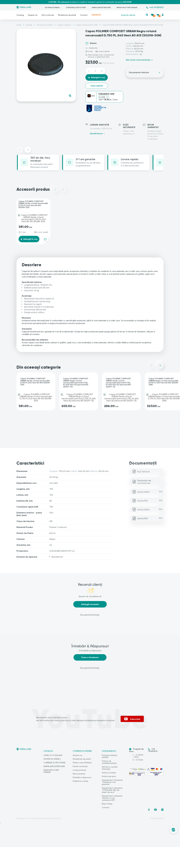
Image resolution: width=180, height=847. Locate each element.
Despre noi (32, 15)
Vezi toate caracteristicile (138, 60)
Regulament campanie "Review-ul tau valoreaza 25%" (112, 798)
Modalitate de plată (67, 15)
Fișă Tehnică (143, 471)
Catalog (20, 15)
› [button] (27, 149)
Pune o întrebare (90, 657)
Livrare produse (79, 770)
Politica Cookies (109, 773)
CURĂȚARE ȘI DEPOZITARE (76, 7)
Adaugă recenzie (90, 604)
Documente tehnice (139, 72)
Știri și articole (48, 15)
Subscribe (135, 719)
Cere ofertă (97, 85)
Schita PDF (149, 501)
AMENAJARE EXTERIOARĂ (101, 7)
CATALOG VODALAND (52, 755)
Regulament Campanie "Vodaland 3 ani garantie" (112, 782)
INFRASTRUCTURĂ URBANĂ (126, 7)
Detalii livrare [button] (96, 133)
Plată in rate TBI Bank (82, 763)
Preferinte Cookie (80, 781)
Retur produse (79, 774)
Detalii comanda (80, 766)
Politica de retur (109, 776)
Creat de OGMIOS (157, 818)
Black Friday (107, 804)
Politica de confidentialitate (109, 762)
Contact (84, 15)
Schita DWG (149, 492)
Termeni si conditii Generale (110, 768)
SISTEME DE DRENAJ (52, 7)
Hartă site (57, 818)
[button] (147, 14)
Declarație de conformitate (144, 481)
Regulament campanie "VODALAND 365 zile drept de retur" (112, 790)
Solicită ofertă (128, 15)
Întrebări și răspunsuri (82, 777)
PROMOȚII (96, 15)
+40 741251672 (156, 7)
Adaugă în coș (97, 77)
